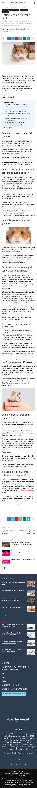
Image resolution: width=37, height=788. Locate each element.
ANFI (3, 673)
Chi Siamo (13, 771)
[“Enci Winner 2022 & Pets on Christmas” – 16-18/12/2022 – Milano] (31, 652)
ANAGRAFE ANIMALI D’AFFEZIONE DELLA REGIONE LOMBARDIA (16, 668)
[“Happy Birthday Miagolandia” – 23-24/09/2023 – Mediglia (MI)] (31, 635)
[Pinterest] (16, 38)
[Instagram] (16, 765)
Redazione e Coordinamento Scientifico (15, 773)
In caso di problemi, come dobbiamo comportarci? (15, 126)
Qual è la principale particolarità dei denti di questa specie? (17, 108)
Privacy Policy (14, 775)
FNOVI (4, 681)
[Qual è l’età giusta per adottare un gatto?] (31, 593)
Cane (3, 546)
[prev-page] (3, 568)
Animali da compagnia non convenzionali (16, 7)
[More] (33, 38)
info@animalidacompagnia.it (22, 753)
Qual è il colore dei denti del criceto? (15, 111)
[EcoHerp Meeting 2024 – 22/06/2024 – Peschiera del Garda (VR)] (31, 627)
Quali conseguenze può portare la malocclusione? (17, 119)
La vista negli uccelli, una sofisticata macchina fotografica (9, 531)
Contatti (28, 773)
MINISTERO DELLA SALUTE (11, 685)
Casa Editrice (21, 771)
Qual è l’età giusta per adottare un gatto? (13, 590)
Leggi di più (22, 749)
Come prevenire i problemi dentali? (14, 122)
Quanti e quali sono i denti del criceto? (15, 104)
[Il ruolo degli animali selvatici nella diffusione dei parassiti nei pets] (6, 545)
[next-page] (5, 568)
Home (3, 7)
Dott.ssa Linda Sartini (17, 29)
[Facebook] (9, 38)
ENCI (3, 677)
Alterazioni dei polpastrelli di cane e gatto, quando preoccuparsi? (27, 531)
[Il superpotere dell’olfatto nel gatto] (31, 609)
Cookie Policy (22, 775)
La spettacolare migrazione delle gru (23, 559)
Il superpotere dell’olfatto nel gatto (11, 607)
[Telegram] (28, 38)
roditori (21, 10)
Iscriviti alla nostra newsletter (14, 694)
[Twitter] (13, 38)
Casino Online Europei (10, 699)
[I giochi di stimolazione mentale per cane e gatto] (31, 584)
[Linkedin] (24, 38)
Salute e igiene (5, 12)
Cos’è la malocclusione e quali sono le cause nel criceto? (18, 115)
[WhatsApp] (20, 38)
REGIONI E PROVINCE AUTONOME (14, 689)
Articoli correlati (7, 540)
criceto (26, 10)
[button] (3, 3)
